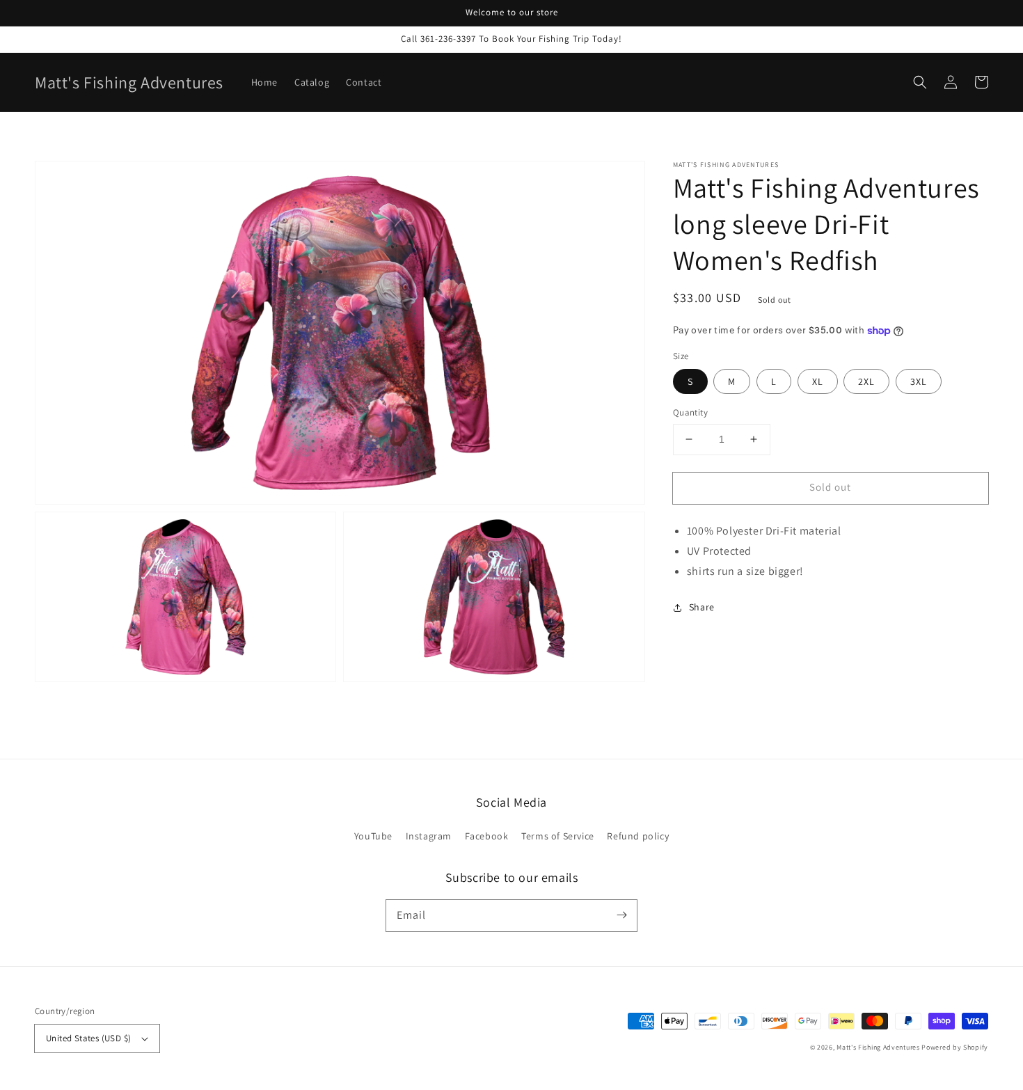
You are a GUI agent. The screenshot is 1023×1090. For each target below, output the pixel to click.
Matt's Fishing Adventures (878, 1047)
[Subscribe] (621, 915)
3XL (918, 381)
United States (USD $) (88, 1038)
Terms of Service (557, 836)
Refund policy (638, 836)
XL (817, 381)
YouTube (373, 836)
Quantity (690, 412)
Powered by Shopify (954, 1047)
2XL (866, 381)
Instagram (429, 836)
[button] (920, 82)
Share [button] (702, 607)
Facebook (487, 836)
